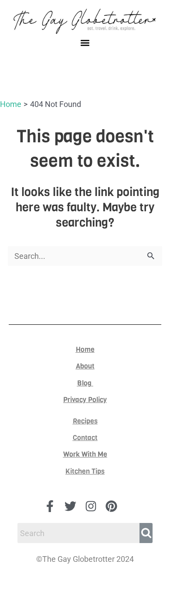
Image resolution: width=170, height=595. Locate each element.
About (85, 366)
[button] (85, 42)
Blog (85, 383)
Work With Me (85, 454)
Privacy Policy (85, 399)
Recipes (85, 421)
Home (85, 349)
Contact (85, 437)
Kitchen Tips (85, 471)
